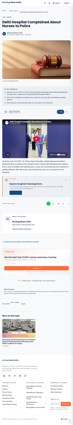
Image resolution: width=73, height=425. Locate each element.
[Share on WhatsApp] (48, 204)
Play (61, 112)
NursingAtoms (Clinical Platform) (34, 387)
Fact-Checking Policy (49, 280)
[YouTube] (10, 376)
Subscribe (36, 268)
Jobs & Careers (13, 10)
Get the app (15, 192)
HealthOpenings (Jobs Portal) (33, 398)
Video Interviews (56, 392)
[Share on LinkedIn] (58, 204)
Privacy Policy (7, 392)
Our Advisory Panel (56, 386)
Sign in (66, 3)
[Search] (45, 3)
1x (67, 112)
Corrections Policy (37, 280)
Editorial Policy (27, 280)
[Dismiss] (67, 180)
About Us (5, 386)
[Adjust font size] (69, 421)
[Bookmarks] (49, 3)
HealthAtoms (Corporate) (34, 392)
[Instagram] (20, 376)
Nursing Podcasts (56, 389)
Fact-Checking (7, 401)
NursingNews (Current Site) (35, 407)
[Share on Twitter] (53, 204)
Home (4, 10)
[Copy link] (63, 204)
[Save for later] (69, 204)
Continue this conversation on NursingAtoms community (21, 241)
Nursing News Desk (15, 33)
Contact (5, 389)
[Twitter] (26, 376)
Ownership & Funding (9, 404)
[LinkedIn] (4, 376)
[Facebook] (15, 376)
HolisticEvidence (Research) (31, 403)
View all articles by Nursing (21, 229)
